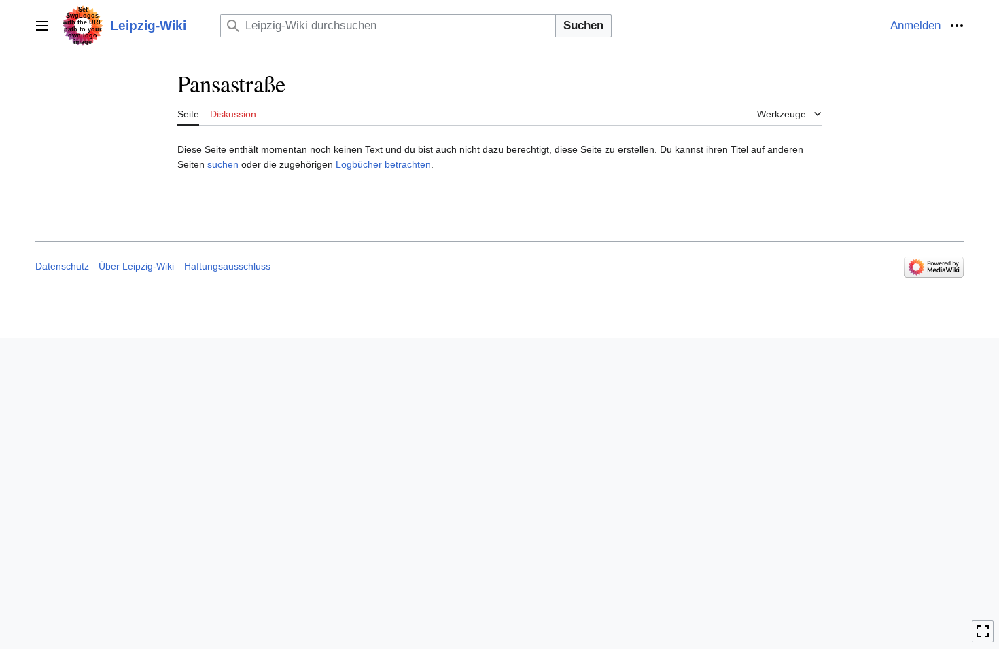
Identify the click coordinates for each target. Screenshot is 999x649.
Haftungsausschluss (227, 266)
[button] (42, 26)
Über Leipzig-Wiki (136, 266)
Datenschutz (62, 266)
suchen (223, 164)
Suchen (583, 25)
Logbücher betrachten (383, 164)
